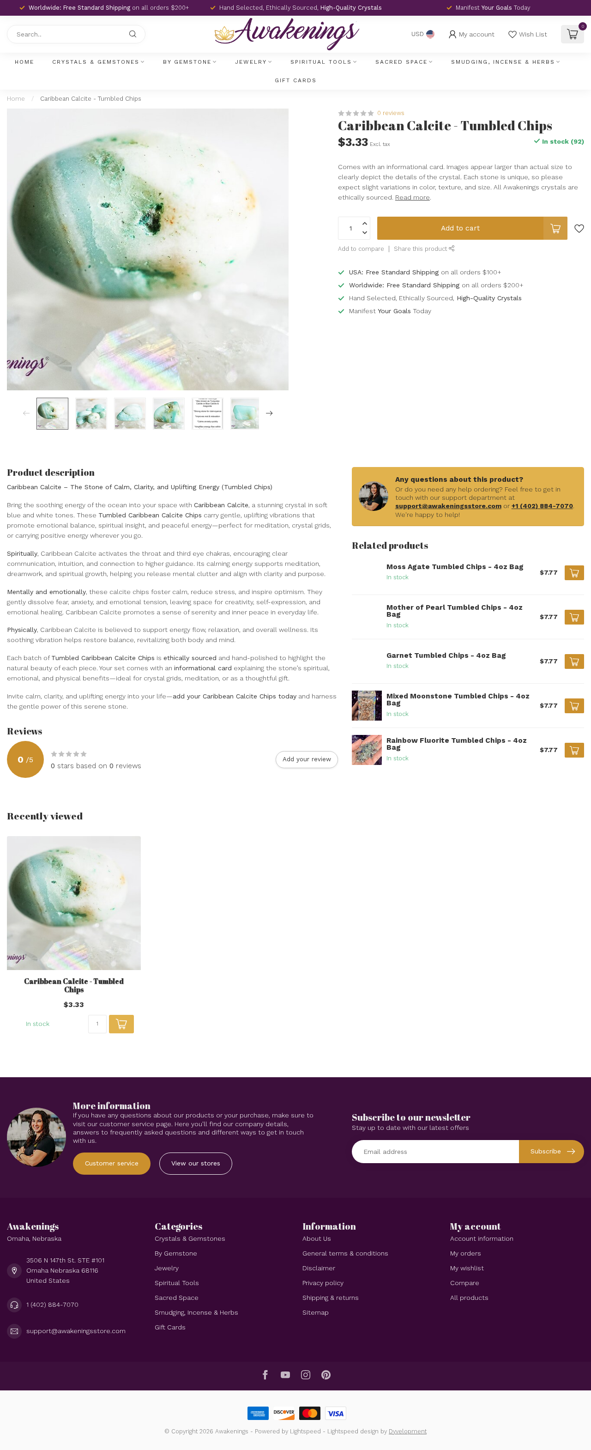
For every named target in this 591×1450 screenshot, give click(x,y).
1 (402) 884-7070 (52, 1304)
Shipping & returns (330, 1297)
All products (469, 1297)
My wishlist (467, 1268)
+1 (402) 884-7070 (542, 506)
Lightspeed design (353, 1431)
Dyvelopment (408, 1431)
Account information (481, 1238)
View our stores (195, 1163)
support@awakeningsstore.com (448, 506)
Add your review (307, 759)
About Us (316, 1238)
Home (24, 62)
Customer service (112, 1163)
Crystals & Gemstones (95, 62)
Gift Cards (296, 80)
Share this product (421, 248)
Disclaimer (318, 1268)
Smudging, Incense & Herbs (503, 62)
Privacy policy (323, 1282)
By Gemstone (187, 62)
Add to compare (361, 248)
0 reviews (390, 112)
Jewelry (251, 62)
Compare (464, 1282)
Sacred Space (401, 62)
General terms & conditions (345, 1253)
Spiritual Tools (321, 62)
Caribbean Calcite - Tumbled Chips (90, 98)
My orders (465, 1253)
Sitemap (315, 1312)
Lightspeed (305, 1431)
